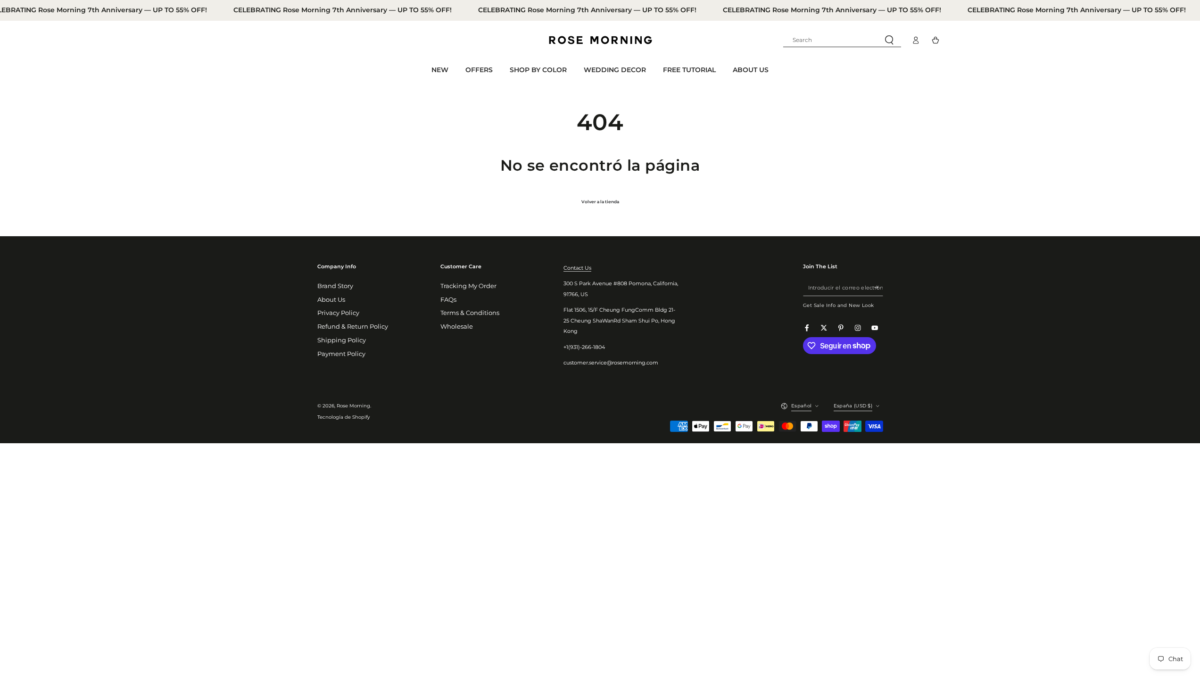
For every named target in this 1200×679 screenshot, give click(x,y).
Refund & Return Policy (352, 326)
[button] (842, 40)
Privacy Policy (338, 312)
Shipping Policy (341, 340)
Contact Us (577, 268)
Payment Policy (341, 353)
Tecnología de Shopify (343, 417)
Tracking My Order (468, 286)
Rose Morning (353, 405)
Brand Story (335, 286)
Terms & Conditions (469, 312)
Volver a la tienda (600, 201)
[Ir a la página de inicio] (600, 40)
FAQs (448, 299)
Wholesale (456, 326)
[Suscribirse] (878, 287)
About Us (331, 299)
